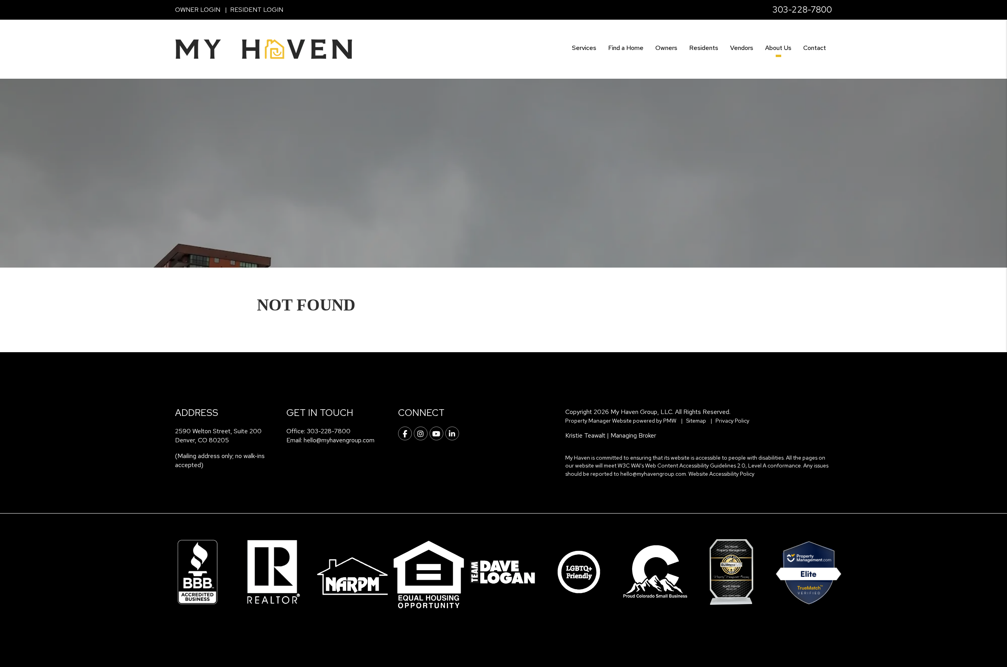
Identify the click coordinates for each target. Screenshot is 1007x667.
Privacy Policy (732, 420)
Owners (666, 48)
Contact (814, 48)
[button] (405, 433)
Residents (703, 48)
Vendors (741, 48)
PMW (670, 420)
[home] (263, 48)
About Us (778, 48)
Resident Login (256, 10)
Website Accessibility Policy (721, 473)
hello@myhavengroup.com (339, 440)
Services (584, 48)
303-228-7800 (802, 9)
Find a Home (626, 48)
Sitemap (696, 420)
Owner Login (197, 10)
